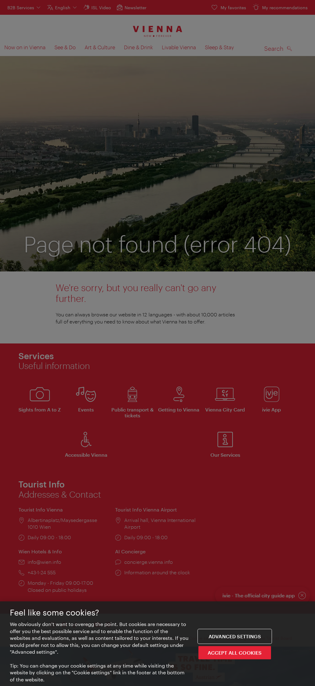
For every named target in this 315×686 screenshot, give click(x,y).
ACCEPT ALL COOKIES (234, 653)
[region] (157, 643)
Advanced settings (235, 636)
